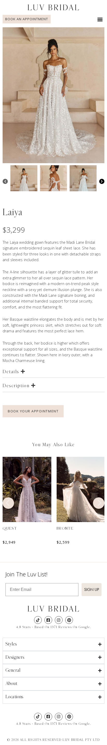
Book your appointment (33, 411)
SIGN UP (91, 589)
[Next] (101, 182)
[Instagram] (59, 620)
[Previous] (5, 182)
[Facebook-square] (48, 620)
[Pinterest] (69, 620)
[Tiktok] (38, 620)
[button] (100, 19)
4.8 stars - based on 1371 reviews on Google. (53, 627)
